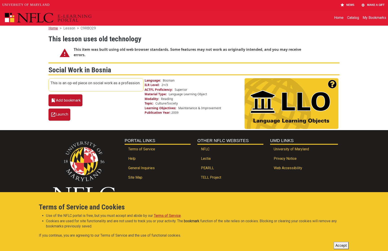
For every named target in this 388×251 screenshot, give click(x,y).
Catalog (353, 18)
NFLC (205, 149)
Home (339, 18)
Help (132, 158)
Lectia (206, 158)
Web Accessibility (288, 168)
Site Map (135, 177)
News (350, 5)
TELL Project (211, 177)
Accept (341, 245)
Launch (62, 114)
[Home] (58, 18)
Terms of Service (141, 149)
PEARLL (207, 168)
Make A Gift (375, 5)
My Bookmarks (374, 18)
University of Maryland (26, 5)
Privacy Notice (285, 158)
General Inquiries (141, 168)
